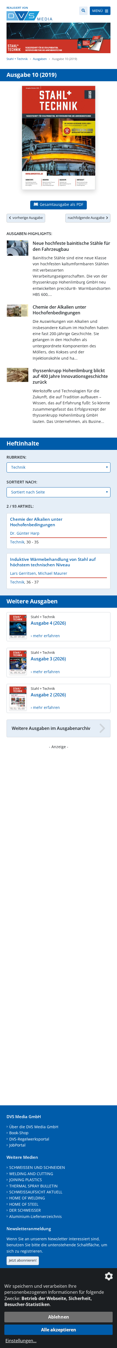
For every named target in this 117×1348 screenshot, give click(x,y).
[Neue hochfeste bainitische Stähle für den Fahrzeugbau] (17, 249)
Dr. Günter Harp (24, 533)
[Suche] (83, 11)
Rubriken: (16, 457)
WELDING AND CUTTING (31, 1173)
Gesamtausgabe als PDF (61, 204)
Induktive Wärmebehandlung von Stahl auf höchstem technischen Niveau (53, 561)
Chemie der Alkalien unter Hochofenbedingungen (59, 310)
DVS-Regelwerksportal (29, 1139)
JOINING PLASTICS (25, 1179)
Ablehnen (58, 1317)
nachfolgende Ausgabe (87, 217)
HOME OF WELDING (27, 1197)
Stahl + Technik (17, 59)
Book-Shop (19, 1132)
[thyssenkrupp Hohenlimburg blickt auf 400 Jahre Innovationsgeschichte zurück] (17, 376)
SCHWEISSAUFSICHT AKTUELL (35, 1191)
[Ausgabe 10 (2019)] (59, 141)
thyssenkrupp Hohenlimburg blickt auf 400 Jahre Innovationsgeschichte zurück (70, 376)
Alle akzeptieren (58, 1330)
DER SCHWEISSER (25, 1210)
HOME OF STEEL (23, 1204)
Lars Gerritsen (23, 573)
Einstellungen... (20, 1341)
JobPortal (17, 1145)
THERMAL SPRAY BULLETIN (33, 1185)
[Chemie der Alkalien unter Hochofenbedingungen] (17, 311)
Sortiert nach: (22, 482)
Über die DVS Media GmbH (33, 1126)
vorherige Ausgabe (27, 217)
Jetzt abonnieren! (22, 1260)
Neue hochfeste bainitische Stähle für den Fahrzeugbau (71, 246)
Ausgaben (40, 59)
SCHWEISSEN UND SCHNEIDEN (37, 1167)
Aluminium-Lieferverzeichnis (35, 1216)
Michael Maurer (52, 573)
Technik (17, 541)
